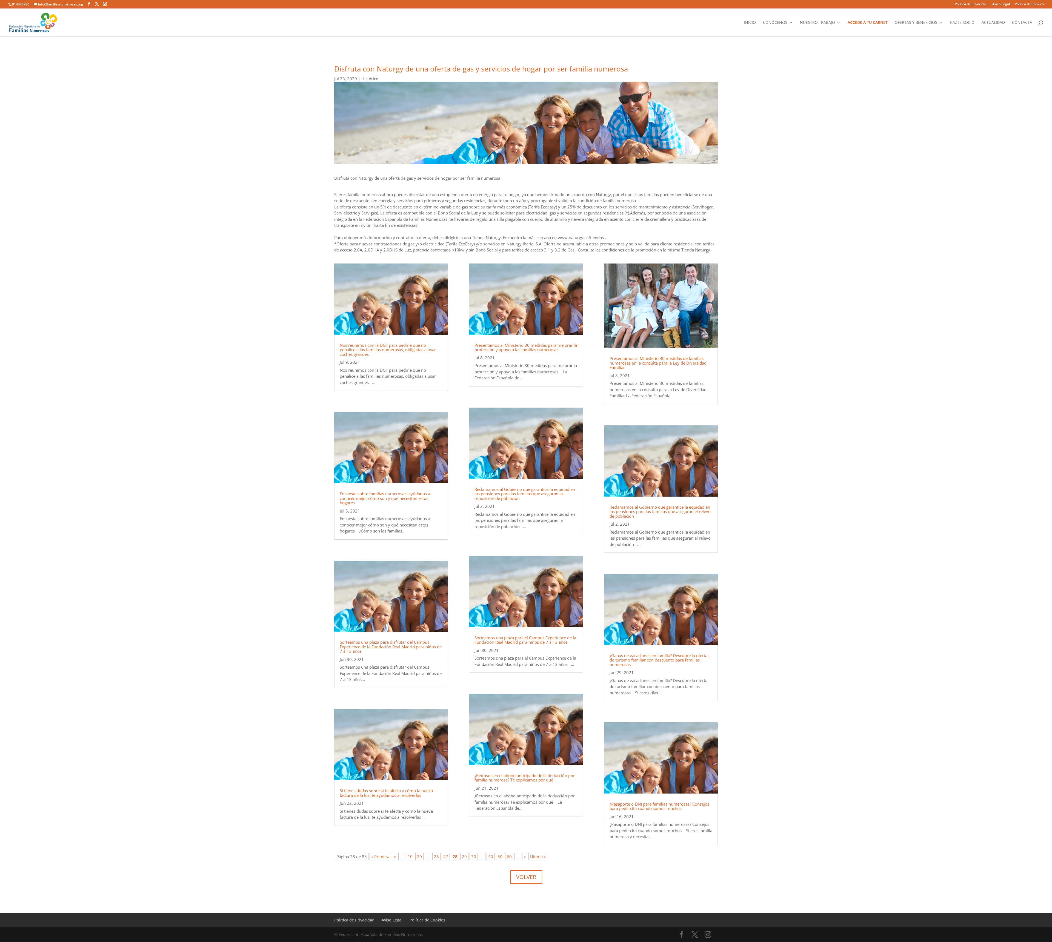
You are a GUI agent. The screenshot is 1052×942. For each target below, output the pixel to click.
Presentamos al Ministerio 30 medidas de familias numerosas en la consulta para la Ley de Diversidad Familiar (658, 363)
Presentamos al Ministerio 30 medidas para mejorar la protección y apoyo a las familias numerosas (525, 347)
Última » (538, 856)
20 (419, 856)
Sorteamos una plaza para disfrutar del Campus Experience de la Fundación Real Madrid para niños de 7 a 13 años (391, 646)
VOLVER (526, 877)
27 (445, 856)
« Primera (380, 856)
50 (500, 856)
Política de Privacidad (971, 4)
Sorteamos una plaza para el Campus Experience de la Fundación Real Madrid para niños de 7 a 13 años (525, 640)
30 (473, 856)
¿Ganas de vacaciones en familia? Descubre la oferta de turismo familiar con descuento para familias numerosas (658, 660)
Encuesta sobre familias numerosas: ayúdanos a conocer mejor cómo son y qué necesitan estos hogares (385, 498)
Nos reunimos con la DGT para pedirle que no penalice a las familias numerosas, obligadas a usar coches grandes (388, 349)
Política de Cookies (1029, 4)
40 (490, 856)
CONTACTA (1022, 23)
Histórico (369, 78)
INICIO (750, 23)
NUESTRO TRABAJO (817, 23)
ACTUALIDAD (993, 23)
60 (509, 856)
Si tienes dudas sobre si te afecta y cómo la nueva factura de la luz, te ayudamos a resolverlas (386, 793)
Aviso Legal (1001, 4)
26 (436, 856)
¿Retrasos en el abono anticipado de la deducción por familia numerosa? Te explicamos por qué (524, 778)
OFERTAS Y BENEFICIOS (916, 23)
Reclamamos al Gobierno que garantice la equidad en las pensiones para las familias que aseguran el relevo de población (660, 511)
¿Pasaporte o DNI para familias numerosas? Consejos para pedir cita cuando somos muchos (659, 806)
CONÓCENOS (775, 23)
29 (464, 856)
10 (410, 856)
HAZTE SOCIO (962, 23)
